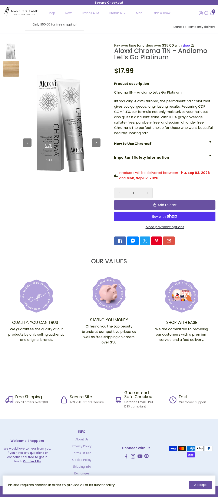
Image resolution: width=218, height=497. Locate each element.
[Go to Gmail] (169, 240)
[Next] (96, 142)
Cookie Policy (82, 460)
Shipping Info (82, 467)
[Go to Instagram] (133, 457)
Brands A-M (90, 13)
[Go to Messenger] (133, 240)
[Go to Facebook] (120, 240)
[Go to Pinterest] (156, 240)
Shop (51, 13)
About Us (81, 439)
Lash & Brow (161, 13)
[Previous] (27, 142)
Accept (200, 484)
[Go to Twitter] (145, 240)
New (68, 13)
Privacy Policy (82, 446)
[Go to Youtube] (140, 457)
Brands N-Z (117, 13)
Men (139, 13)
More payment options (165, 227)
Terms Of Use (82, 453)
